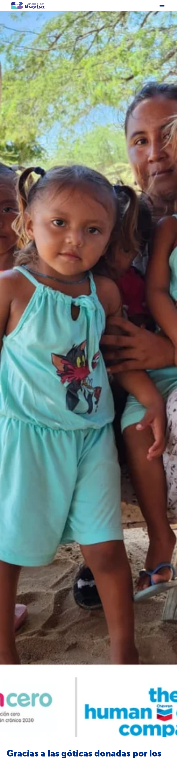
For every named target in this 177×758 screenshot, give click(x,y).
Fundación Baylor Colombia (14, 5)
